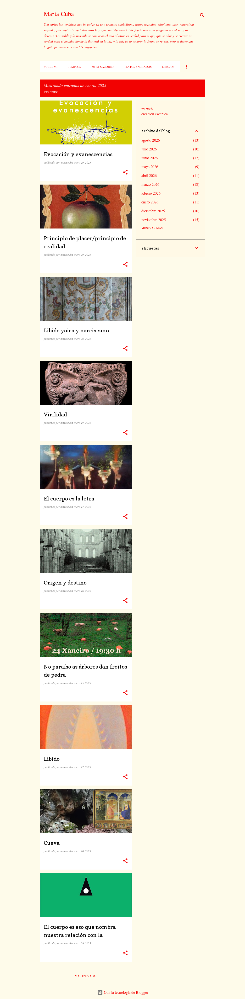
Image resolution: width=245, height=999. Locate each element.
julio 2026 (149, 148)
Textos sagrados (138, 67)
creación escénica (154, 113)
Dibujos (168, 67)
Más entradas (86, 976)
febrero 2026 (151, 193)
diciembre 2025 (153, 210)
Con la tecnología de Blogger (125, 992)
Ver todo (51, 92)
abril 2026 (149, 175)
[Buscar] (202, 15)
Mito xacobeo (103, 67)
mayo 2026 (149, 166)
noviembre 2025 (153, 219)
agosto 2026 (150, 140)
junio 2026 (149, 157)
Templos (74, 67)
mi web (147, 108)
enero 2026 (149, 201)
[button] (125, 172)
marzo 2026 (150, 184)
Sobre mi (50, 67)
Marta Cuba (59, 14)
